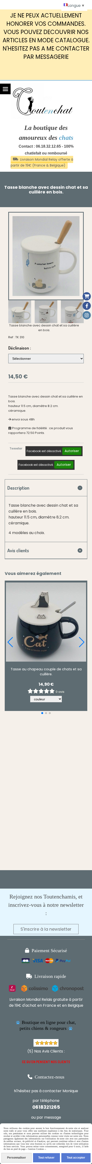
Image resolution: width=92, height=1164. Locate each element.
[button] (77, 311)
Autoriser (72, 451)
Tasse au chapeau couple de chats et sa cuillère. (46, 671)
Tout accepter (76, 1157)
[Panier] (87, 296)
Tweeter (16, 448)
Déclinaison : (19, 348)
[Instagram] (87, 315)
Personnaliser (16, 1157)
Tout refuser (46, 1157)
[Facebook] (87, 306)
